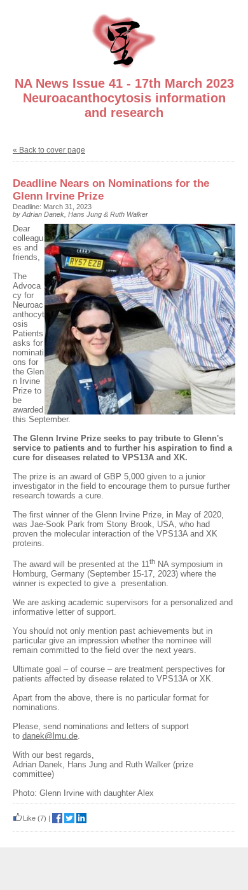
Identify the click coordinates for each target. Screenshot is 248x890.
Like (29, 818)
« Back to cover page (49, 150)
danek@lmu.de (50, 736)
